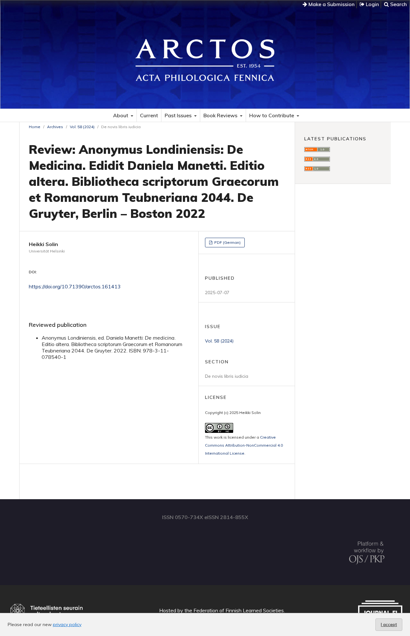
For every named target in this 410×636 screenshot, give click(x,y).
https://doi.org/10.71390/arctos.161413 (75, 286)
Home (34, 126)
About (121, 115)
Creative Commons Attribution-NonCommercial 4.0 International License (244, 445)
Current (149, 115)
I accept (389, 624)
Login (372, 4)
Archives (55, 126)
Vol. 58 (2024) (82, 126)
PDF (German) (227, 242)
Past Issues (179, 115)
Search (398, 4)
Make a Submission (331, 4)
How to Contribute (272, 115)
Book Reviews (221, 115)
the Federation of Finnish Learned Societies (234, 610)
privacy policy (67, 624)
